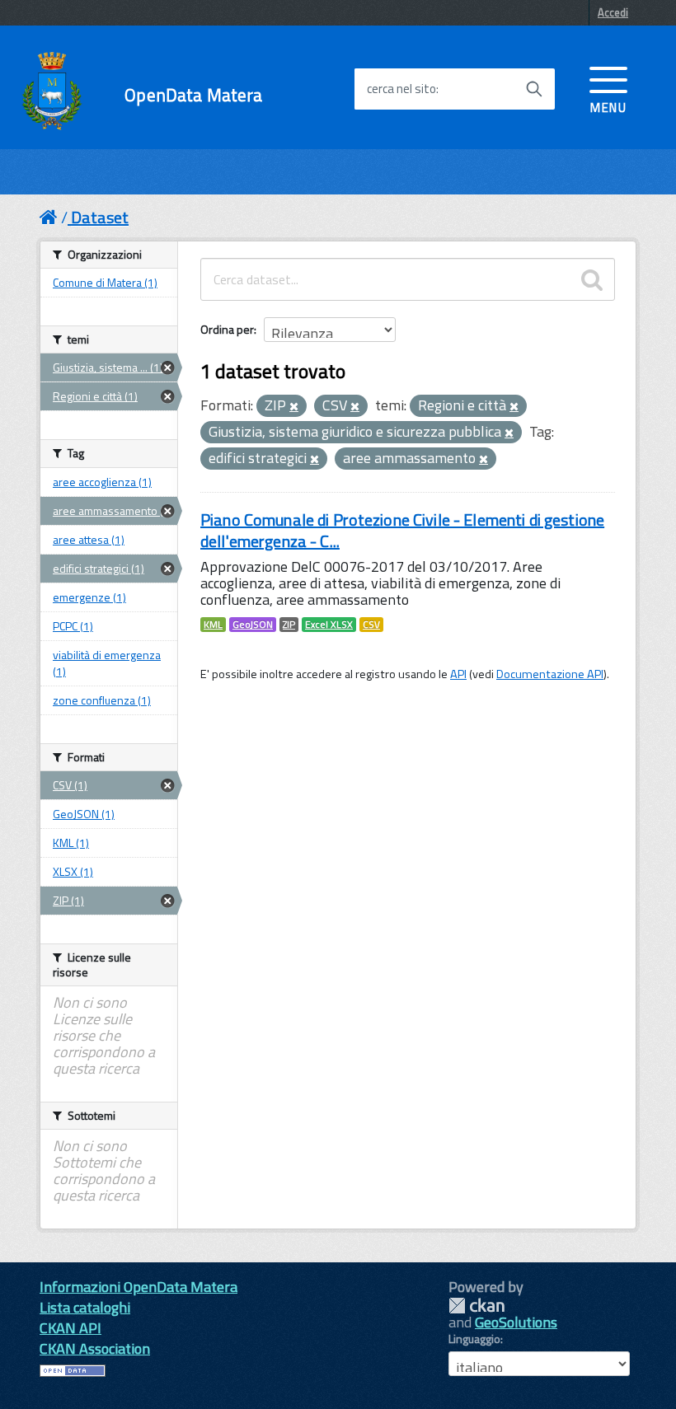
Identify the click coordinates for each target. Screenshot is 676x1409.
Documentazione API (549, 674)
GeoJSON (252, 624)
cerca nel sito (401, 89)
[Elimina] (293, 407)
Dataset (100, 217)
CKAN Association (95, 1348)
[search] (592, 279)
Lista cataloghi (85, 1307)
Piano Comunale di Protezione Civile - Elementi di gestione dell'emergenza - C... (402, 530)
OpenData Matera (193, 95)
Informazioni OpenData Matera (138, 1287)
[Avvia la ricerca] (534, 89)
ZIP (289, 624)
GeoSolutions (516, 1322)
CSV (371, 624)
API (458, 674)
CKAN (476, 1305)
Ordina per (227, 329)
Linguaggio (474, 1339)
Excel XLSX (329, 624)
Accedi (613, 12)
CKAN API (70, 1328)
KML (213, 624)
